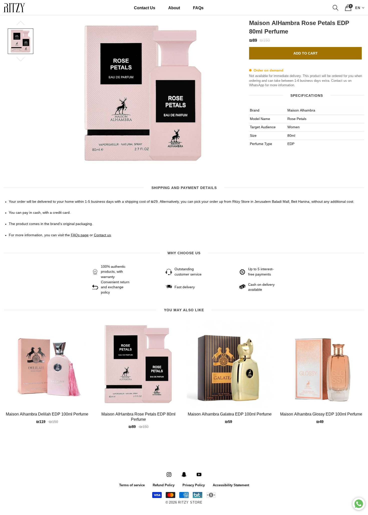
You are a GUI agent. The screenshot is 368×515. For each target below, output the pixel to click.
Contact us (102, 235)
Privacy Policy (193, 485)
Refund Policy (163, 485)
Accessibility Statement (231, 485)
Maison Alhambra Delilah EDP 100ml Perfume (47, 414)
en (357, 7)
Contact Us (144, 8)
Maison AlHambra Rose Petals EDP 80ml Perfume (138, 417)
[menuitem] (144, 8)
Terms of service (132, 485)
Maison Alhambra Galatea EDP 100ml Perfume (230, 414)
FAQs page (80, 235)
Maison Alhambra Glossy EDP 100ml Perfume (321, 414)
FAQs (198, 8)
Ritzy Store (190, 502)
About (174, 8)
